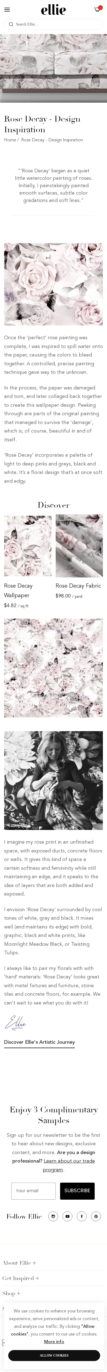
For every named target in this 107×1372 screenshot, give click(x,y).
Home (10, 140)
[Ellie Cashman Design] (53, 9)
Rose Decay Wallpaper (18, 591)
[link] (53, 284)
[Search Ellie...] (9, 24)
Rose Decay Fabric (78, 586)
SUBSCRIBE (77, 1191)
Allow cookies (54, 1355)
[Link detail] (53, 1216)
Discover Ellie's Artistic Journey (39, 1042)
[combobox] (53, 24)
